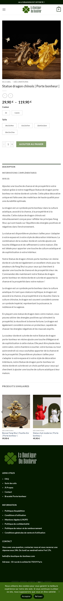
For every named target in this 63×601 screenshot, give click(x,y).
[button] (4, 9)
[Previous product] (10, 95)
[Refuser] (59, 592)
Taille (4, 120)
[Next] (60, 418)
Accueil (6, 82)
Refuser (38, 596)
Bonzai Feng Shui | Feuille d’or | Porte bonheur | (15, 434)
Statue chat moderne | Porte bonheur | (45, 434)
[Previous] (2, 418)
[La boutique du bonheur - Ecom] (31, 9)
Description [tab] (8, 167)
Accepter (26, 596)
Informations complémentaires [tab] (19, 173)
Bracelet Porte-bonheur (15, 496)
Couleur (5, 107)
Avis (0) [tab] (5, 179)
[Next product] (4, 95)
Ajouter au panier (31, 144)
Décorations (21, 82)
